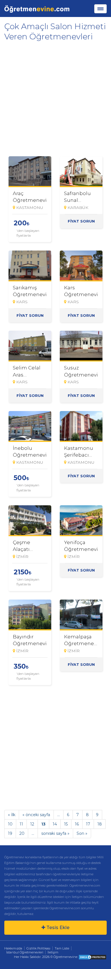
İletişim (53, 952)
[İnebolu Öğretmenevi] (30, 426)
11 (21, 824)
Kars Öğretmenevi (81, 291)
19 (10, 833)
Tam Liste (62, 948)
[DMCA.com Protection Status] (92, 957)
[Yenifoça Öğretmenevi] (81, 520)
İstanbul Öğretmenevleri (24, 952)
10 (10, 824)
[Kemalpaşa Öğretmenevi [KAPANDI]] (81, 615)
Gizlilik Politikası (38, 948)
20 (21, 833)
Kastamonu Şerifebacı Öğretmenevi (81, 451)
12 (32, 824)
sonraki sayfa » (55, 833)
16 (77, 824)
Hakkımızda (13, 948)
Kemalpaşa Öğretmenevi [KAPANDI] (81, 640)
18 (99, 824)
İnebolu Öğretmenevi (30, 451)
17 (88, 824)
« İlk (11, 814)
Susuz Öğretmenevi (81, 371)
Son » (82, 833)
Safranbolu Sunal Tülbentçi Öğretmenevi (81, 197)
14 (55, 824)
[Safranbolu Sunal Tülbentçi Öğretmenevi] (81, 171)
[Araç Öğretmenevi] (30, 171)
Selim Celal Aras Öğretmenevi (30, 371)
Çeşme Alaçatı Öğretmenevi (30, 546)
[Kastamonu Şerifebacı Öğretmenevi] (81, 426)
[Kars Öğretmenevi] (81, 266)
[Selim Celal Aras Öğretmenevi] (30, 346)
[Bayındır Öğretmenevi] (30, 615)
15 (66, 824)
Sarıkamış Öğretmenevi (30, 291)
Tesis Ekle (57, 927)
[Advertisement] (55, 97)
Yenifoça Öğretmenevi (81, 546)
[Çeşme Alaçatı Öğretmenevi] (30, 520)
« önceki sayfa (36, 814)
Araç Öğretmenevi (30, 197)
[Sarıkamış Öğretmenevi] (30, 266)
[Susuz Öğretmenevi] (81, 346)
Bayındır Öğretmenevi (30, 640)
